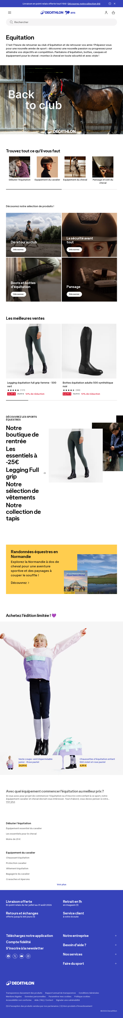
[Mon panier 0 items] (113, 12)
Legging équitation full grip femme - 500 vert (32, 384)
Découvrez (18, 249)
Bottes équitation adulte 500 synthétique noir (88, 384)
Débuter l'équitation (19, 179)
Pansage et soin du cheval (103, 181)
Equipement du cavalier (47, 179)
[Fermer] (114, 3)
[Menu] (9, 12)
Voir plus (61, 884)
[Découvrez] (33, 235)
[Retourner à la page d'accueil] (58, 12)
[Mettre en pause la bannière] (109, 3)
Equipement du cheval (75, 179)
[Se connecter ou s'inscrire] (106, 12)
